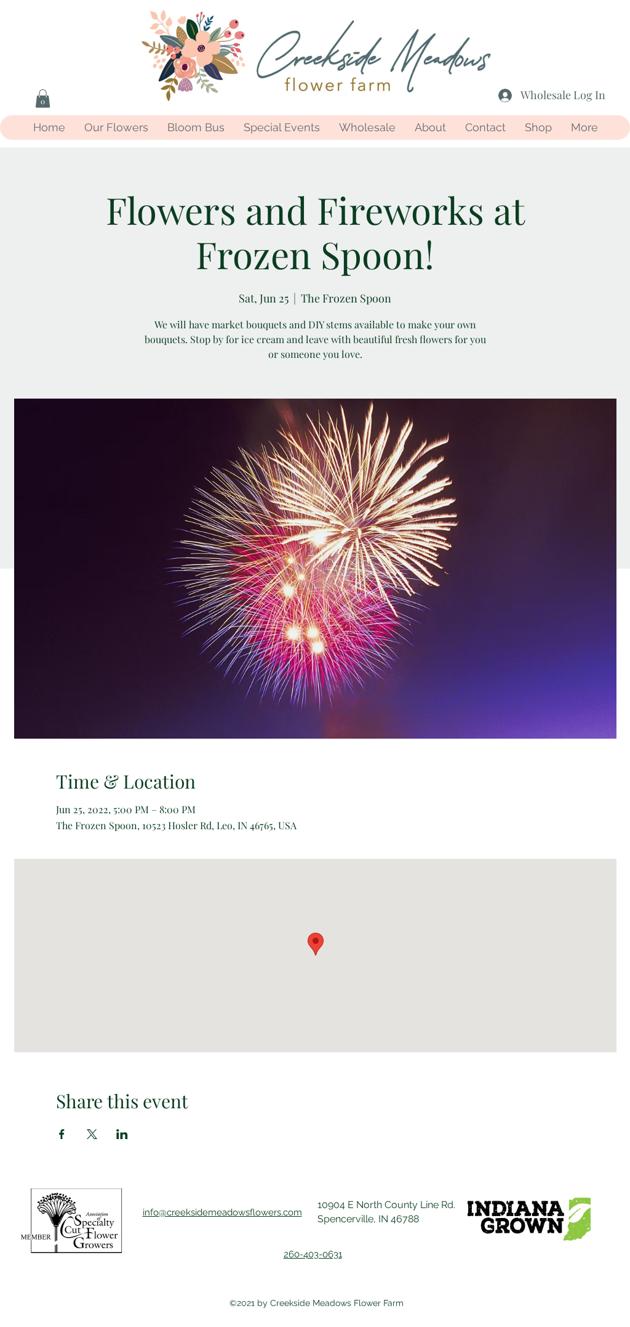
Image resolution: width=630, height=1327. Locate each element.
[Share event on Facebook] (62, 1134)
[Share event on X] (92, 1134)
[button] (42, 98)
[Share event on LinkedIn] (122, 1134)
